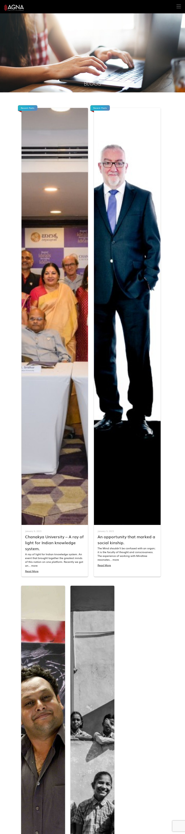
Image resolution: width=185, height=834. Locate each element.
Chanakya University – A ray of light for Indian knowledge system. (54, 542)
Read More (31, 571)
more (34, 565)
